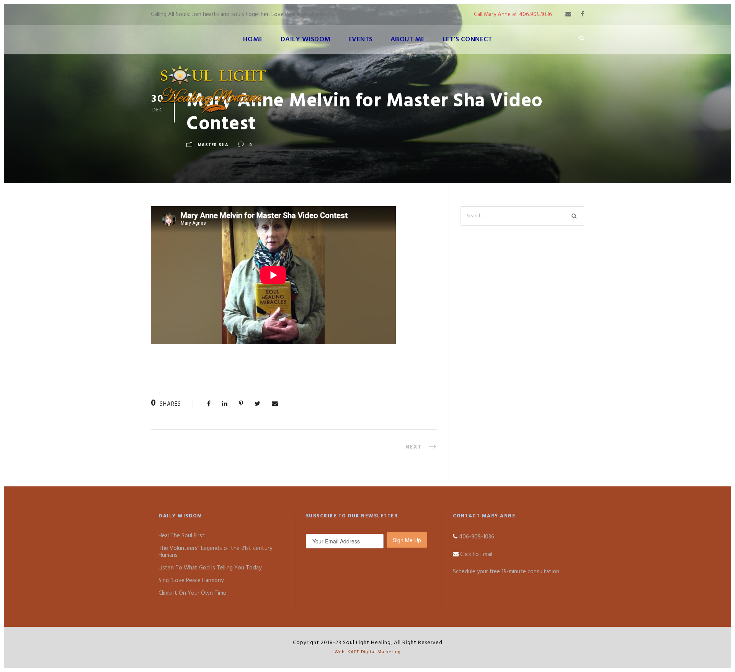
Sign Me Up (407, 540)
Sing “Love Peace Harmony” (191, 580)
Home (253, 39)
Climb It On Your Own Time (192, 593)
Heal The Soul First (181, 535)
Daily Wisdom (306, 39)
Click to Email (476, 554)
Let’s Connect (467, 39)
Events (360, 39)
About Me (407, 39)
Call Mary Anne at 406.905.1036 (513, 14)
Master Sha (213, 145)
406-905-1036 (476, 537)
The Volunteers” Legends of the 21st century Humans (215, 552)
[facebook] (582, 14)
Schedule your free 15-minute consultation (506, 571)
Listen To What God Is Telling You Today (209, 568)
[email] (568, 14)
